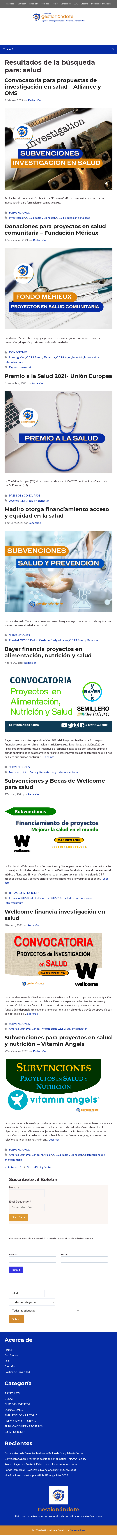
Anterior (11, 1167)
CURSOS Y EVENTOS (17, 1404)
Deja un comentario (20, 367)
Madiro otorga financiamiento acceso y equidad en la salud (57, 512)
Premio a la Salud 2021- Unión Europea (58, 376)
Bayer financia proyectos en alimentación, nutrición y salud (48, 652)
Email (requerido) (20, 1201)
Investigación (17, 217)
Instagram (33, 4)
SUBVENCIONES (19, 212)
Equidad (14, 640)
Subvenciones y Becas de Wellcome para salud (55, 783)
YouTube (45, 4)
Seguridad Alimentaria (64, 772)
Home (55, 4)
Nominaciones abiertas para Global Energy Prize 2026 (36, 1475)
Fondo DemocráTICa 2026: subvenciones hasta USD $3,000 (40, 1469)
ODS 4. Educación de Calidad (73, 217)
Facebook (10, 4)
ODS (76, 4)
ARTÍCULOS (12, 1393)
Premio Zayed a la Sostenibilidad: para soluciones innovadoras (41, 1464)
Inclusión (14, 898)
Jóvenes (14, 500)
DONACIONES (18, 352)
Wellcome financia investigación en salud (55, 914)
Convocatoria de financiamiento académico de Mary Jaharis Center (44, 1453)
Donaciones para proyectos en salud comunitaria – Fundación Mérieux (55, 229)
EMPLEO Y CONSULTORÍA (21, 1415)
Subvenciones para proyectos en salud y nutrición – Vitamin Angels (58, 1040)
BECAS (13, 893)
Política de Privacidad (101, 4)
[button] (113, 49)
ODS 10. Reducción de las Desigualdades (44, 640)
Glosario (84, 4)
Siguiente (46, 1167)
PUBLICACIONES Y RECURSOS (24, 1426)
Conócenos (66, 4)
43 (36, 1167)
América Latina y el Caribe (24, 1028)
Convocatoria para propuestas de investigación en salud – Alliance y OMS (53, 86)
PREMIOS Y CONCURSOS (24, 495)
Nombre (15, 1187)
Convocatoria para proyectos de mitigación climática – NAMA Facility (45, 1458)
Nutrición (14, 772)
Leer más (48, 757)
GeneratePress (77, 1530)
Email (64, 1254)
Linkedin (22, 4)
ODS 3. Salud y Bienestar (40, 217)
